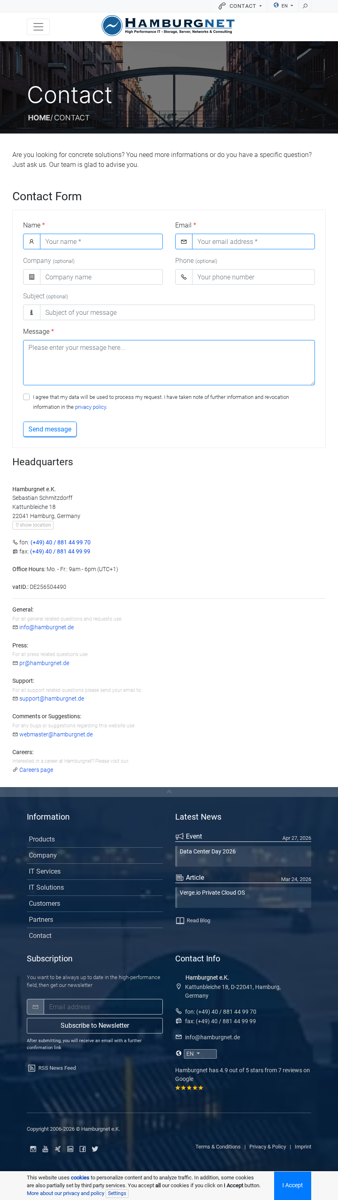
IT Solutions (46, 887)
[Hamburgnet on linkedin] (70, 1149)
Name (34, 225)
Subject (45, 296)
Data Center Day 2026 (208, 851)
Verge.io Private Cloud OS (212, 892)
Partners (41, 919)
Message (38, 331)
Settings (117, 1193)
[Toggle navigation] (38, 27)
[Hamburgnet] (168, 25)
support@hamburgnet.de (51, 698)
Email (185, 225)
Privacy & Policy (267, 1147)
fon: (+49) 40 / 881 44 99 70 (220, 1011)
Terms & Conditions (218, 1147)
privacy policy (90, 407)
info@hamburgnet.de (46, 627)
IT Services (45, 871)
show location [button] (35, 525)
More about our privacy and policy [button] (65, 1193)
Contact (40, 936)
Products (42, 839)
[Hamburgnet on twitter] (95, 1149)
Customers (44, 903)
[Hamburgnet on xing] (58, 1149)
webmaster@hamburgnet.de (56, 734)
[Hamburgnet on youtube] (45, 1149)
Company (49, 261)
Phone (196, 261)
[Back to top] (169, 792)
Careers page (36, 769)
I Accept (292, 1185)
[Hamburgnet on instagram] (33, 1149)
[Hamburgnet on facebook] (82, 1149)
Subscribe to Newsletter (95, 1025)
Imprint (303, 1147)
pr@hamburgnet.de (44, 663)
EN (285, 6)
